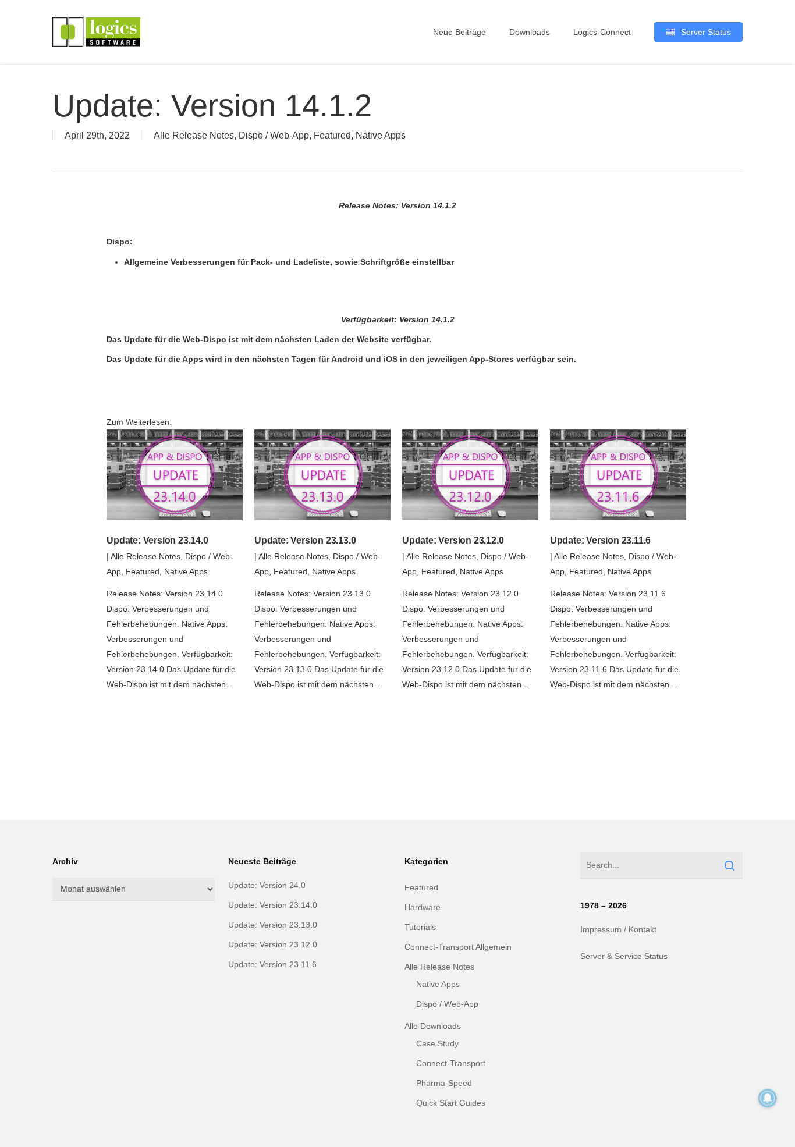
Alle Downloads (432, 1026)
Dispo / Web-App (274, 135)
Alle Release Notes (194, 135)
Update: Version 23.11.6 (600, 540)
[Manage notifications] (767, 1098)
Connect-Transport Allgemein (458, 946)
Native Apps (381, 135)
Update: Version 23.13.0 (305, 540)
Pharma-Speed (444, 1083)
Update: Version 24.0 (267, 885)
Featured (332, 135)
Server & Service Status (624, 956)
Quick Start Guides (450, 1102)
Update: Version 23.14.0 (157, 540)
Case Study (437, 1043)
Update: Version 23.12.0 (452, 540)
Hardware (422, 907)
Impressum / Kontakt (618, 929)
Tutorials (420, 927)
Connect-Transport (450, 1063)
